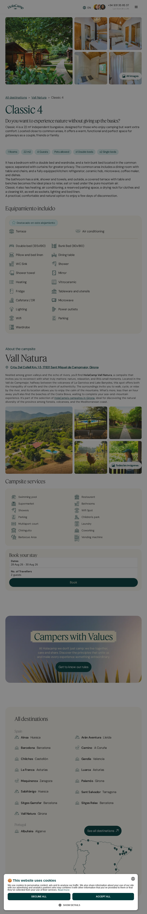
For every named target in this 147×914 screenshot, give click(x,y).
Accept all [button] (103, 896)
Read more (63, 889)
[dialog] (71, 892)
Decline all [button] (39, 896)
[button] (71, 904)
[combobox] (133, 879)
